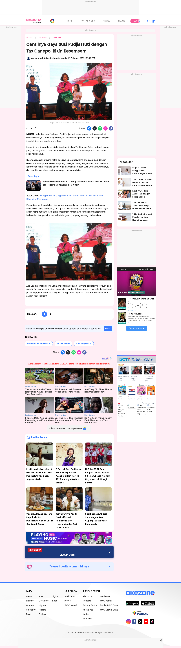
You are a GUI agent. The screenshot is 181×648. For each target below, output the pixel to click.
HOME (29, 38)
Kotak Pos (88, 610)
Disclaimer (105, 596)
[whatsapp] (100, 128)
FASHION (56, 38)
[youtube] (146, 621)
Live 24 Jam (67, 554)
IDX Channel (71, 605)
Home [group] (69, 21)
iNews (68, 601)
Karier (86, 614)
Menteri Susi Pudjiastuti (38, 344)
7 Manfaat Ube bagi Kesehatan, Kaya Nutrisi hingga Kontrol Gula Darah (142, 217)
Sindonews (70, 596)
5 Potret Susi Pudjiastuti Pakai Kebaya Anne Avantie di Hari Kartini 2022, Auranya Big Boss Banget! (69, 476)
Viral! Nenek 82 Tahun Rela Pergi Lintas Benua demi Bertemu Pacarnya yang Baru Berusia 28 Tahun (142, 206)
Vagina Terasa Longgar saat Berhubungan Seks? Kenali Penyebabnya (142, 171)
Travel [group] (106, 21)
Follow (108, 329)
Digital (55, 596)
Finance (30, 601)
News (29, 596)
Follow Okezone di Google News (65, 428)
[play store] (132, 603)
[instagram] (128, 621)
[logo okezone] (140, 593)
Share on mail (105, 128)
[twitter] (140, 621)
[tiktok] (152, 621)
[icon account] (28, 58)
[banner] (69, 543)
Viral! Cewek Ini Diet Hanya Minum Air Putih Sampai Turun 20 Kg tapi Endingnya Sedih (142, 183)
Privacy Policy (90, 605)
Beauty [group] (121, 21)
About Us (87, 596)
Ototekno (44, 601)
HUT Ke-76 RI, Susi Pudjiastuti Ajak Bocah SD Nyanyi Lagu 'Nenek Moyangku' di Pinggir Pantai (97, 476)
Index (54, 601)
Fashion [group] (138, 21)
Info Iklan (87, 619)
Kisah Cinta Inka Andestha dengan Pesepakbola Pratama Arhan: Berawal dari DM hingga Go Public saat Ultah (141, 194)
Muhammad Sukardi (41, 58)
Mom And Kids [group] (88, 21)
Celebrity (31, 610)
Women (30, 605)
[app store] (148, 603)
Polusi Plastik (63, 344)
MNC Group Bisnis (109, 610)
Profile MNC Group (109, 605)
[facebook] (134, 621)
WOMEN (42, 38)
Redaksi (87, 601)
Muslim (42, 610)
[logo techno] (33, 21)
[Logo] (52, 21)
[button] (139, 21)
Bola (28, 614)
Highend (43, 605)
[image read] (33, 185)
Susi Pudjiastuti (83, 344)
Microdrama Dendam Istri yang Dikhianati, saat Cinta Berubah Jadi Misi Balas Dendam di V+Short (76, 183)
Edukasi (42, 614)
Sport (41, 596)
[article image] (124, 170)
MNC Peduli (106, 601)
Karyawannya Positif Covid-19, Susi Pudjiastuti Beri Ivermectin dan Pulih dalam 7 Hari (67, 521)
